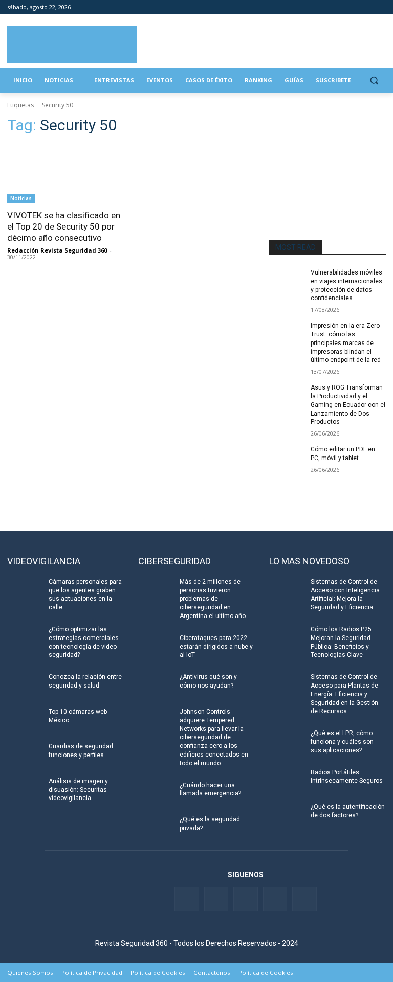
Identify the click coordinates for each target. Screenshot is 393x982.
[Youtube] (366, 7)
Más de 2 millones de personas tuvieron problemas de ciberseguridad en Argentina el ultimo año (213, 599)
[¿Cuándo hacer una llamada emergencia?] (155, 793)
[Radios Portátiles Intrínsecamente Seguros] (286, 780)
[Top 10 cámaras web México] (24, 719)
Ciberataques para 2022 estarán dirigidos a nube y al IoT (216, 646)
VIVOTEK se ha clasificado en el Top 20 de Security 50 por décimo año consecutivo (63, 226)
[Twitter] (337, 7)
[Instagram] (380, 7)
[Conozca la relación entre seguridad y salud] (24, 685)
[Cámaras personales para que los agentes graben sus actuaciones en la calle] (24, 590)
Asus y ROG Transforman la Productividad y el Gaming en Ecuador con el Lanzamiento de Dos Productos (348, 404)
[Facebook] (323, 7)
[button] (374, 80)
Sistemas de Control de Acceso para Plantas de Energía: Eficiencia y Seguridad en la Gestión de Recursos (344, 694)
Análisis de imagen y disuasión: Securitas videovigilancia (78, 790)
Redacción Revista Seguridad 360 (57, 250)
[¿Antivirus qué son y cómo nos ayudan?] (155, 685)
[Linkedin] (352, 7)
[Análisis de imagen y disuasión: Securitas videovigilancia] (24, 789)
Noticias (21, 198)
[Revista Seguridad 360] (72, 44)
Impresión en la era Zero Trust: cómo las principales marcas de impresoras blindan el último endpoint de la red (346, 342)
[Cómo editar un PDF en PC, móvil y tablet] (286, 457)
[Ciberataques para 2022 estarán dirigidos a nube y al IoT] (155, 646)
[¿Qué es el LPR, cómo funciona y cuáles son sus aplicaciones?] (286, 741)
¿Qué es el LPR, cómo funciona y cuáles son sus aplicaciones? (342, 741)
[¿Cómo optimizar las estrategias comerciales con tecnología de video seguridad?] (24, 637)
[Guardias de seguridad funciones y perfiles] (24, 754)
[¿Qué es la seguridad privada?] (155, 827)
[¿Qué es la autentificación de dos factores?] (286, 815)
